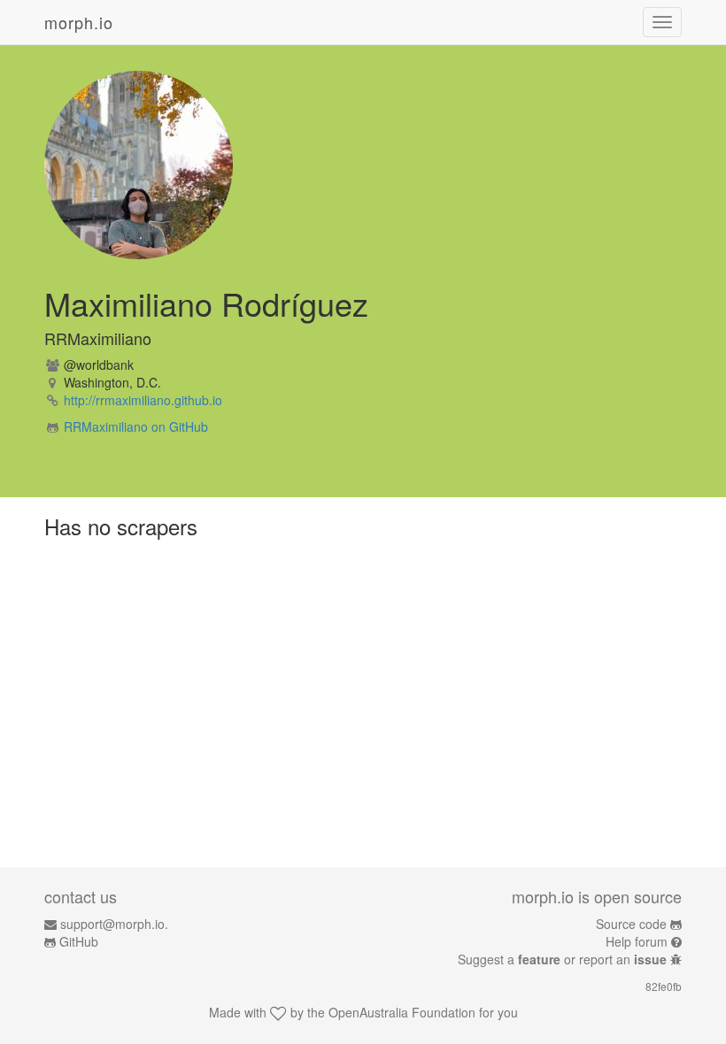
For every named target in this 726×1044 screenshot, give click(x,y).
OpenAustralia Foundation (401, 1012)
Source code (631, 924)
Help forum (637, 941)
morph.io (78, 22)
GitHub (78, 941)
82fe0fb (663, 986)
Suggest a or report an (562, 959)
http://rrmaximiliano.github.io (143, 400)
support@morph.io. (114, 924)
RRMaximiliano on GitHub (136, 426)
